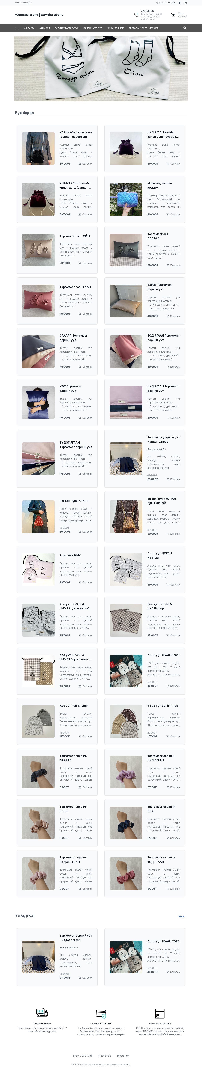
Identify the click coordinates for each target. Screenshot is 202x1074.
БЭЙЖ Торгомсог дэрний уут (159, 287)
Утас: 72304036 (82, 1055)
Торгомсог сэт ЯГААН (75, 287)
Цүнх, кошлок (115, 28)
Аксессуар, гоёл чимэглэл (143, 28)
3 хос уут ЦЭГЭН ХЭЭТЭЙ (159, 555)
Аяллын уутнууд (93, 28)
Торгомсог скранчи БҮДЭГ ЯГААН (74, 860)
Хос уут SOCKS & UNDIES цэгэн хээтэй (74, 606)
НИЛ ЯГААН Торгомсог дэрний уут (163, 388)
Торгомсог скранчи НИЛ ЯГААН (161, 758)
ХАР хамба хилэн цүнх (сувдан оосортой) (76, 134)
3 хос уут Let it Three (162, 705)
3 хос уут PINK (70, 555)
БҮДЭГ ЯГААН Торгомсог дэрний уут (76, 445)
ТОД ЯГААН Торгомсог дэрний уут (163, 338)
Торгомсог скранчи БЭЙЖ (74, 809)
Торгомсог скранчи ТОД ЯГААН (161, 860)
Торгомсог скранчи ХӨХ (161, 809)
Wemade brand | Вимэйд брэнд (39, 15)
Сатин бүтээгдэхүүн (67, 28)
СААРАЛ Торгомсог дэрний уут (74, 338)
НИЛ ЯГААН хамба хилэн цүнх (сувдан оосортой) (161, 135)
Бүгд (183, 916)
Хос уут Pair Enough (74, 705)
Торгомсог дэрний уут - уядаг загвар (163, 439)
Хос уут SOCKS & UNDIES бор (159, 606)
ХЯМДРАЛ (45, 28)
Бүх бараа (29, 28)
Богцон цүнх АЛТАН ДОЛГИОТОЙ (161, 501)
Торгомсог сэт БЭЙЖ (75, 236)
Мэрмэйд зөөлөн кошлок (159, 185)
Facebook (105, 1055)
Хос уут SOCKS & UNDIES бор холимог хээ (74, 657)
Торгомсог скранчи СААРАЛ (74, 758)
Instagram (123, 1055)
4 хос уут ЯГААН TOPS (163, 655)
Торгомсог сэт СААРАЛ (157, 236)
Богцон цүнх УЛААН (74, 501)
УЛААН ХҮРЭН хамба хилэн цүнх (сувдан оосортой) (75, 185)
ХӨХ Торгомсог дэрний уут (71, 388)
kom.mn (125, 1064)
